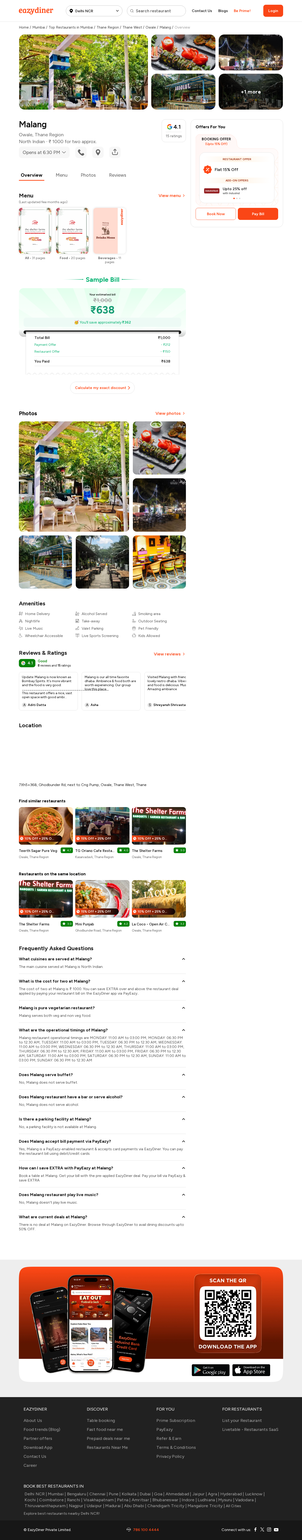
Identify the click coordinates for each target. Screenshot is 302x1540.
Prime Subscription (175, 1420)
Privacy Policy (170, 1456)
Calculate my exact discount (100, 387)
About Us (33, 1420)
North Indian (32, 141)
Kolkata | (130, 1494)
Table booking (101, 1420)
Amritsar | (141, 1499)
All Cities (233, 1506)
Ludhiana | (207, 1499)
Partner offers (38, 1438)
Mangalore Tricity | (206, 1505)
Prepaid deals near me (108, 1438)
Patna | (124, 1499)
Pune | (115, 1494)
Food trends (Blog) (42, 1429)
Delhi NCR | (36, 1494)
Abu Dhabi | (135, 1505)
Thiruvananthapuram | (46, 1505)
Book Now (216, 214)
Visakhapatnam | (100, 1499)
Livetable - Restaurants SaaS (250, 1429)
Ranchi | (74, 1499)
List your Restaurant (242, 1420)
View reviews (167, 654)
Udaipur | (95, 1505)
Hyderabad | (232, 1494)
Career (30, 1465)
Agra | (213, 1494)
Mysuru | (226, 1499)
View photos (168, 413)
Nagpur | (77, 1505)
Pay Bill (258, 214)
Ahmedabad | (178, 1494)
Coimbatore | (52, 1499)
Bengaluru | (77, 1494)
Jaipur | (199, 1494)
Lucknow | (255, 1494)
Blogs (223, 11)
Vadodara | (245, 1499)
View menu (170, 195)
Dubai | (146, 1494)
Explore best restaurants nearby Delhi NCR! (62, 1513)
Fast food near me (105, 1429)
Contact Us (202, 11)
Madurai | (114, 1505)
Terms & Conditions (176, 1447)
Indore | (189, 1499)
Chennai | (98, 1494)
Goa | (159, 1494)
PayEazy (164, 1429)
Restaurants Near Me (107, 1447)
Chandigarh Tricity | (167, 1505)
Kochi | (31, 1499)
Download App (38, 1447)
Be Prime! (242, 11)
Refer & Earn (168, 1438)
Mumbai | (57, 1494)
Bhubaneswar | (166, 1499)
